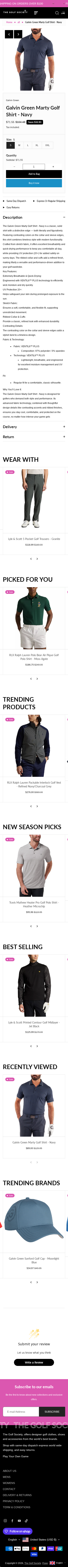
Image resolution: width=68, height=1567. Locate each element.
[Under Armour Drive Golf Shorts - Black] (34, 500)
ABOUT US (9, 1470)
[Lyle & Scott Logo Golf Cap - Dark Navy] (34, 748)
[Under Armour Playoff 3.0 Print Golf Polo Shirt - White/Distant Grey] (34, 618)
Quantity (11, 155)
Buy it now (34, 183)
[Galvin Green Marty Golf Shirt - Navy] (34, 1106)
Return (8, 436)
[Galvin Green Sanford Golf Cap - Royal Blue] (34, 1224)
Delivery (10, 426)
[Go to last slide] (9, 34)
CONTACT (9, 1489)
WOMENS (9, 1483)
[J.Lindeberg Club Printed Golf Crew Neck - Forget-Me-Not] (35, 986)
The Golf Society (32, 1563)
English (12, 1539)
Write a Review (34, 1362)
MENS (6, 1476)
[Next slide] (18, 34)
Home (9, 22)
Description (12, 217)
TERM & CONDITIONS (16, 1507)
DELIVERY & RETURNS (17, 1495)
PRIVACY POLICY (13, 1501)
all (19, 22)
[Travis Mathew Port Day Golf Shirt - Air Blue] (35, 868)
